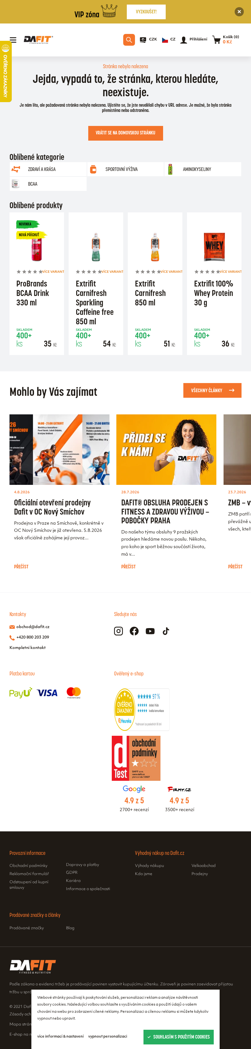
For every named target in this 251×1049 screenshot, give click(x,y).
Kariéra (73, 881)
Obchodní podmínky (28, 866)
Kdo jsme (143, 874)
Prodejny (200, 874)
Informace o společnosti (88, 889)
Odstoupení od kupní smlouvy (28, 885)
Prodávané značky (26, 928)
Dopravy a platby (82, 865)
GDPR (71, 873)
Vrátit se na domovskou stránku (125, 133)
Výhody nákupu (149, 866)
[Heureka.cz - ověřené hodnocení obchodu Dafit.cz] (142, 729)
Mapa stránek (22, 1024)
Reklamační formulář (29, 874)
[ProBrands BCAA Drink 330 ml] (37, 248)
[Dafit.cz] (38, 40)
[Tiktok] (166, 631)
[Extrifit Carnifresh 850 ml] (155, 248)
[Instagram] (118, 631)
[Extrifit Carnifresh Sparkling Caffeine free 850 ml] (96, 248)
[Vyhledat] (129, 40)
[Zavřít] (239, 12)
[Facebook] (134, 631)
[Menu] (13, 40)
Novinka (25, 224)
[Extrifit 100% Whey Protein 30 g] (214, 248)
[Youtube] (150, 631)
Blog (70, 928)
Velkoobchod (204, 866)
